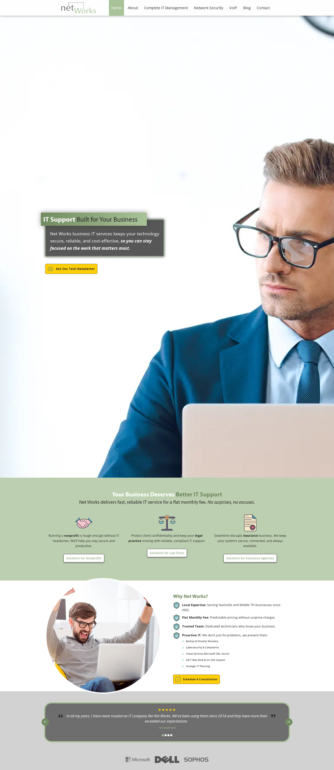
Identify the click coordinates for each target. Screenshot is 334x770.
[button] (71, 269)
